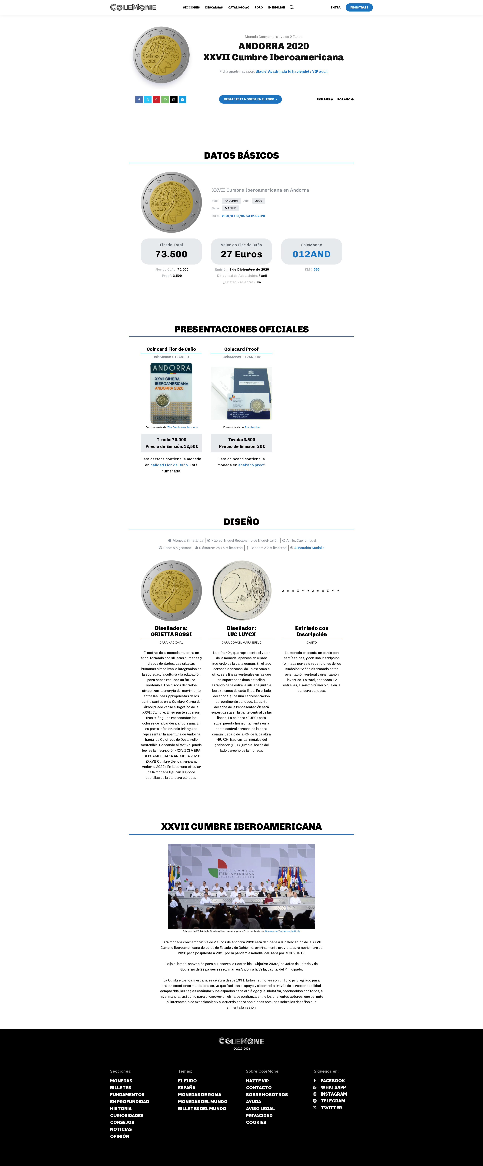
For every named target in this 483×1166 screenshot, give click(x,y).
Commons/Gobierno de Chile (282, 931)
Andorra (231, 200)
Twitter (331, 1107)
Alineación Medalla (309, 548)
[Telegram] (182, 99)
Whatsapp (333, 1087)
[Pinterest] (156, 99)
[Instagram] (314, 1094)
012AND (312, 254)
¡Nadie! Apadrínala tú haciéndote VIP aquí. (292, 71)
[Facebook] (139, 99)
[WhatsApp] (165, 99)
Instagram (334, 1094)
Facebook (333, 1080)
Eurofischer (252, 427)
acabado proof (251, 465)
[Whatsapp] (314, 1087)
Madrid (230, 208)
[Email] (174, 99)
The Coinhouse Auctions (182, 427)
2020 (258, 200)
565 (317, 269)
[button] (291, 7)
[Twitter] (148, 99)
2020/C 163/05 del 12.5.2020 (243, 216)
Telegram (333, 1101)
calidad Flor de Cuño (169, 465)
